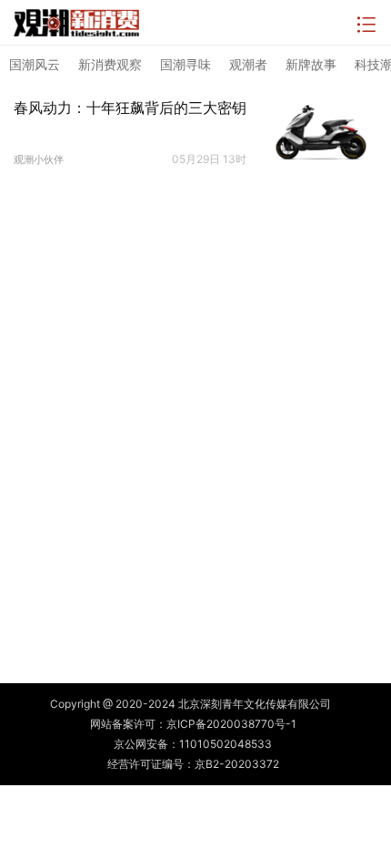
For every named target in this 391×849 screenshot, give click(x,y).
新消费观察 (110, 64)
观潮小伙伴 (39, 159)
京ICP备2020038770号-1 (231, 724)
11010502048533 (225, 744)
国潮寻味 (185, 64)
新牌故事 (311, 64)
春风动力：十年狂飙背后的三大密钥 (130, 107)
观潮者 (248, 64)
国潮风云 (34, 64)
